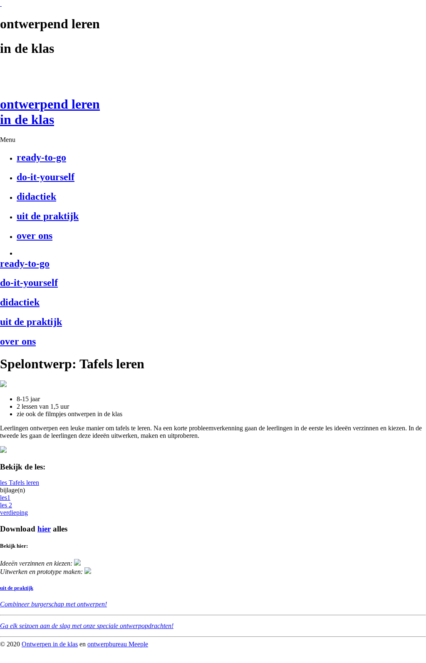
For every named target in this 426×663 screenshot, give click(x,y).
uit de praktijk (16, 588)
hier (44, 528)
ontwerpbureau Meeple (117, 644)
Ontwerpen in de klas (50, 644)
